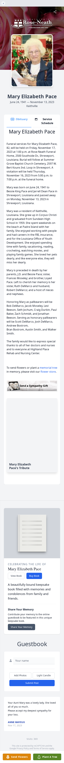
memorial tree (48, 367)
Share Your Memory (21, 627)
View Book (16, 575)
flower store (48, 371)
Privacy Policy (23, 748)
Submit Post (32, 682)
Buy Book (34, 575)
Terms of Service (41, 748)
